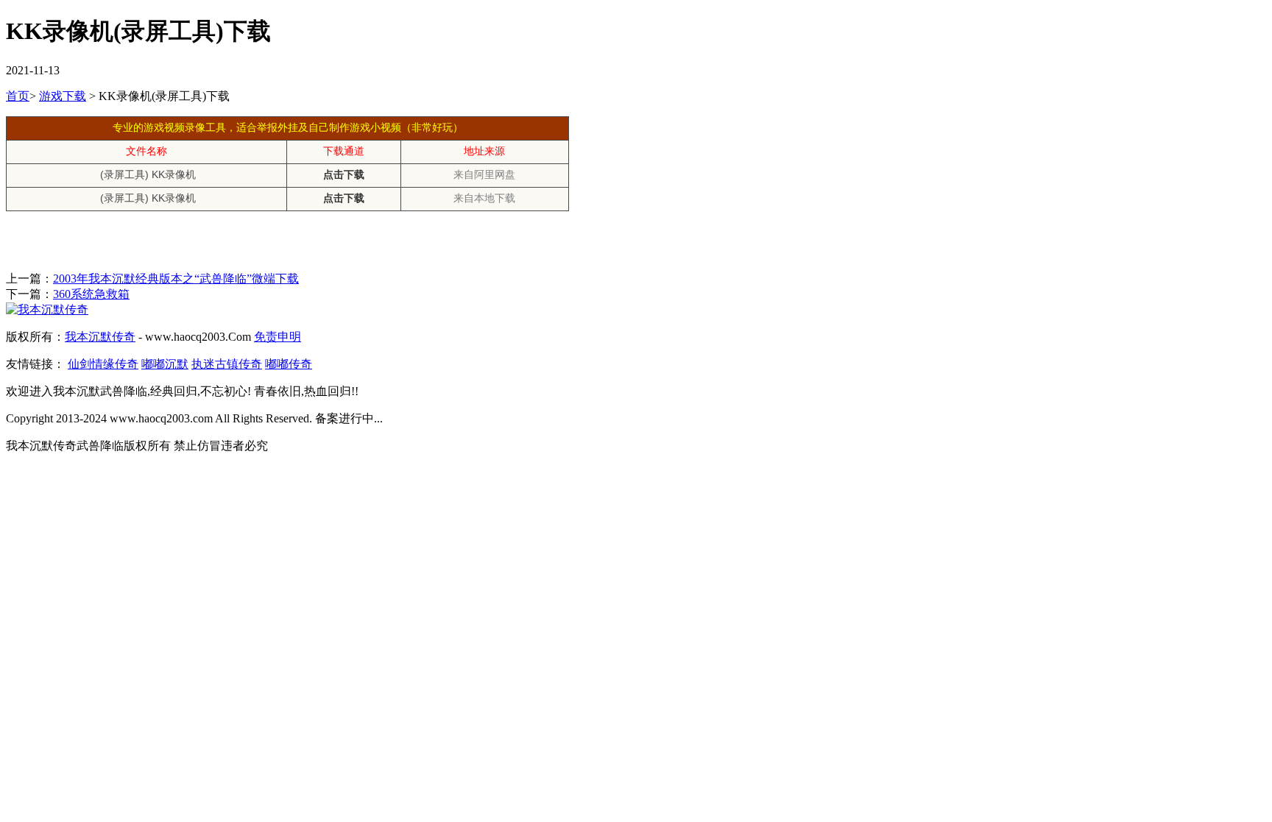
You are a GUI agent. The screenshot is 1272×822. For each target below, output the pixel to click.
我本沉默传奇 (100, 336)
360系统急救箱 (91, 294)
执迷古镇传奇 (226, 364)
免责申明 (277, 336)
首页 (17, 96)
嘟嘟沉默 (164, 364)
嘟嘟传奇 (288, 364)
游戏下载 (62, 96)
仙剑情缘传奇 (103, 364)
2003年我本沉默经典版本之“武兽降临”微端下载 (176, 278)
